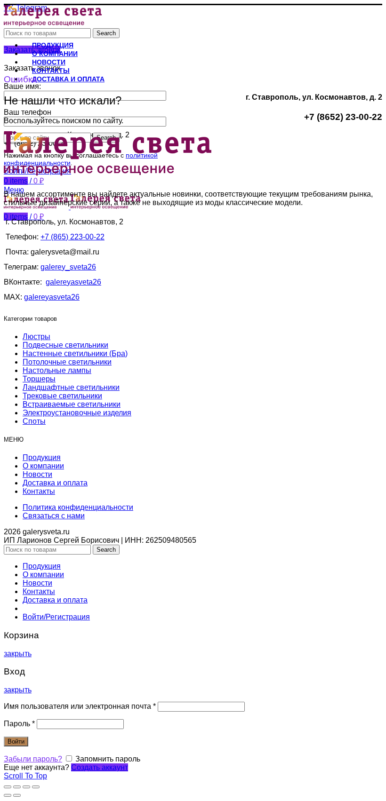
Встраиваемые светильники (72, 404)
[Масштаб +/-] (36, 786)
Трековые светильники (62, 396)
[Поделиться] (17, 786)
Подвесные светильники (65, 345)
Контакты (39, 491)
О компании (43, 466)
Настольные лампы (57, 370)
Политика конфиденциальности (78, 507)
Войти (16, 741)
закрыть (18, 654)
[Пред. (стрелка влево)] (7, 795)
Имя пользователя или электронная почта (80, 706)
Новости (37, 474)
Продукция (42, 457)
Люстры (36, 337)
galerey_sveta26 (68, 267)
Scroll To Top (25, 776)
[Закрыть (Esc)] (7, 786)
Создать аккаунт (99, 767)
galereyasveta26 (73, 282)
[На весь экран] (26, 786)
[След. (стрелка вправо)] (17, 795)
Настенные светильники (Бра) (75, 353)
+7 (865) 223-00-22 (72, 237)
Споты (34, 421)
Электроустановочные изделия (77, 413)
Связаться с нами (54, 516)
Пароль (19, 724)
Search (106, 33)
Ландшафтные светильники (71, 387)
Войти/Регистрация (56, 617)
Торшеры (39, 379)
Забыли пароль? (33, 759)
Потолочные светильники (67, 362)
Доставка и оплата (55, 483)
